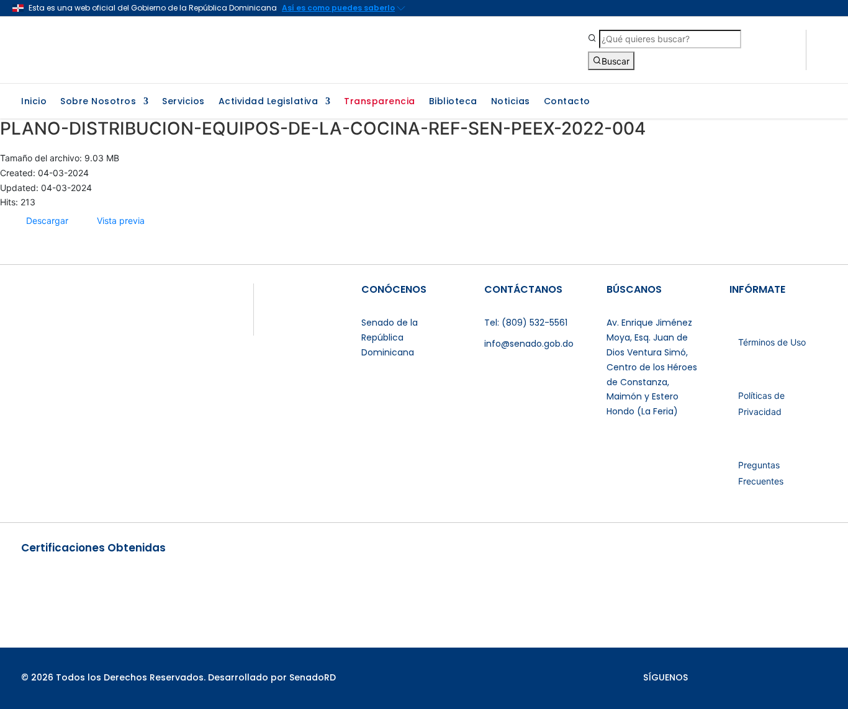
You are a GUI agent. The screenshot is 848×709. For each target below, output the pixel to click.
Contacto (567, 102)
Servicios (183, 102)
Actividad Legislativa (268, 102)
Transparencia (379, 102)
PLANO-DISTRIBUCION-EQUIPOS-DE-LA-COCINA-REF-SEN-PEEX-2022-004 (323, 128)
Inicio (34, 102)
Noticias (510, 102)
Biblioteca (453, 102)
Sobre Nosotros (98, 102)
